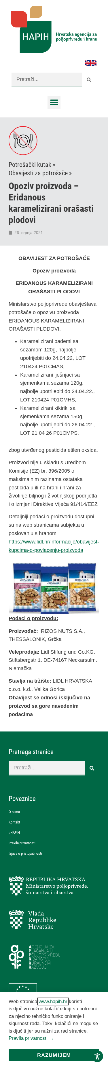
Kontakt (14, 822)
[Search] (89, 80)
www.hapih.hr (53, 1001)
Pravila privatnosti (22, 843)
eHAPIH (14, 832)
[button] (54, 102)
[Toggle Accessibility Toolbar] (97, 1056)
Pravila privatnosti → (31, 1038)
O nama (14, 812)
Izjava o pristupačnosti (25, 853)
